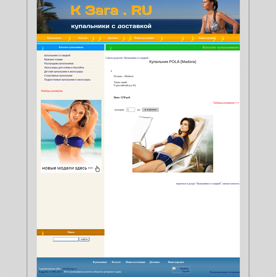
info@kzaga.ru (70, 268)
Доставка (113, 38)
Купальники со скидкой (136, 57)
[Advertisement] (71, 201)
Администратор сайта (50, 268)
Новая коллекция (144, 38)
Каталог (82, 38)
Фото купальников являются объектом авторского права (92, 271)
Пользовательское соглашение (225, 272)
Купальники (54, 38)
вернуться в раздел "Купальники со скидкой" (198, 183)
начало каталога (231, 183)
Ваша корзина (206, 38)
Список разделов (114, 57)
